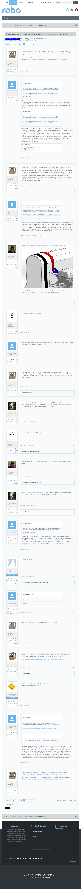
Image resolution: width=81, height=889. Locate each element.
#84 (74, 235)
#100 (73, 793)
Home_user (24, 582)
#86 (74, 332)
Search (58, 34)
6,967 (15, 264)
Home (6, 2)
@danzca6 (25, 683)
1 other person (38, 303)
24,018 (15, 580)
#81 (74, 71)
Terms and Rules (35, 858)
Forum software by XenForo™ (40, 874)
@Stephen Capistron (53, 245)
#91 (74, 476)
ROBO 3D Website (37, 831)
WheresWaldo (12, 694)
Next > (33, 44)
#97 (74, 667)
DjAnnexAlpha (12, 353)
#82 (74, 157)
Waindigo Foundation (50, 876)
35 (16, 421)
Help (34, 841)
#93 (74, 549)
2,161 (15, 69)
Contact (35, 847)
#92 (74, 505)
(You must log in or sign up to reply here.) (66, 800)
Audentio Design (45, 877)
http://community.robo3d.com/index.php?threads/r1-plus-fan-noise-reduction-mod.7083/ (45, 659)
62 (16, 361)
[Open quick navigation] (76, 25)
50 (16, 99)
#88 (74, 386)
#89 (74, 422)
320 (16, 331)
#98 (74, 705)
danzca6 (10, 62)
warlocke (28, 582)
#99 (74, 762)
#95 (74, 612)
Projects (21, 2)
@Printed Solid (34, 51)
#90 (74, 445)
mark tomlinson (26, 303)
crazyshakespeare (12, 414)
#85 (74, 297)
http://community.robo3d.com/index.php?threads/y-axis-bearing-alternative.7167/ (43, 779)
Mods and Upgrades (16, 40)
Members (30, 2)
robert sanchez (10, 325)
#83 (74, 185)
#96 (74, 642)
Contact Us (17, 858)
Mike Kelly (28, 40)
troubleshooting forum (47, 34)
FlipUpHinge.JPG (31, 147)
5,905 (15, 703)
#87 (74, 362)
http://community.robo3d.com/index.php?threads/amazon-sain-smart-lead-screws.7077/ (44, 774)
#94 (74, 576)
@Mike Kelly (25, 51)
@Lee (23, 57)
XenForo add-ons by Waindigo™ (32, 876)
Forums (13, 2)
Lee (9, 92)
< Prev (12, 44)
